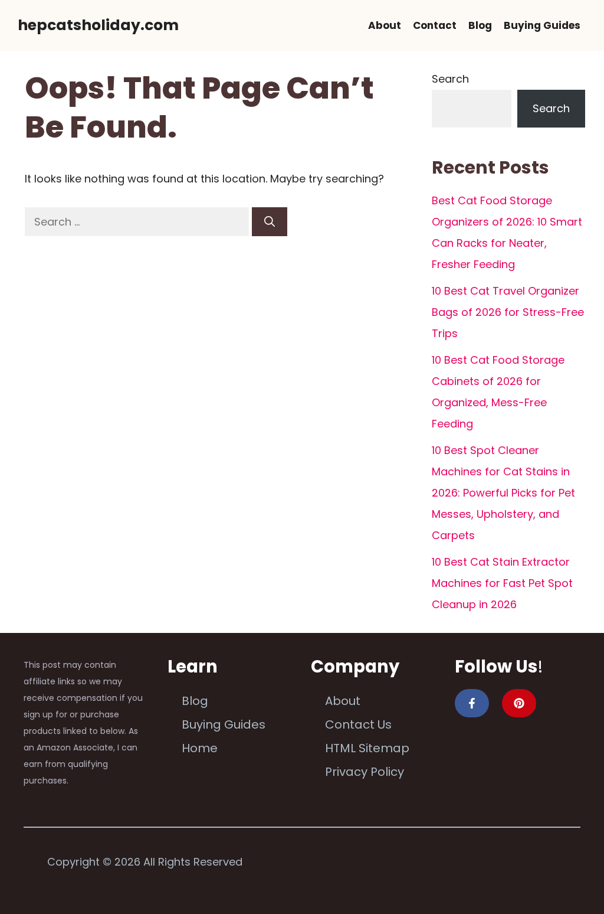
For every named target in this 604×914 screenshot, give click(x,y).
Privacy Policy (364, 771)
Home (200, 748)
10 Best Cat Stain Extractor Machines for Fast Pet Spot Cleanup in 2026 (502, 583)
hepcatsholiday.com (98, 25)
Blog (480, 25)
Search (450, 78)
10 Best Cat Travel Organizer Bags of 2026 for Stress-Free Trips (508, 312)
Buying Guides (542, 25)
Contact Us (358, 724)
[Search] (269, 221)
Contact (435, 25)
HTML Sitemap (367, 748)
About (384, 25)
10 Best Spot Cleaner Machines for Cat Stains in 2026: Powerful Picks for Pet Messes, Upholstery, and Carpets (503, 493)
